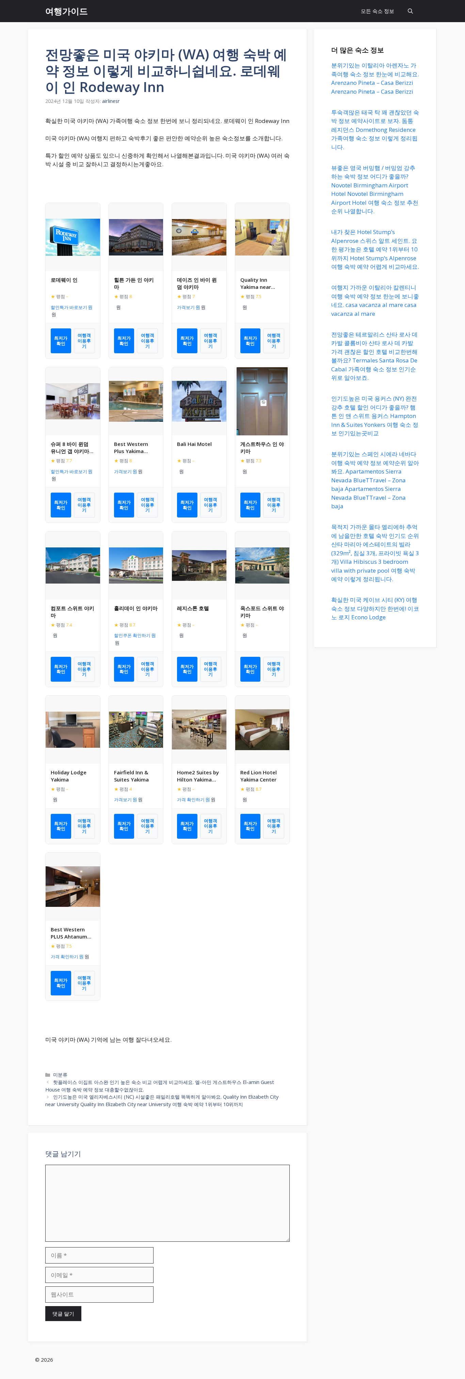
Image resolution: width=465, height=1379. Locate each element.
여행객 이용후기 (84, 340)
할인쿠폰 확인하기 (132, 635)
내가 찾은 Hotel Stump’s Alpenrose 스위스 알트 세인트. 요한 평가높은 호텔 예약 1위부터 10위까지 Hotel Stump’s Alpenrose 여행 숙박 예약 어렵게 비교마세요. (375, 249)
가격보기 (186, 307)
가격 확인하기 (191, 799)
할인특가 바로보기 (69, 307)
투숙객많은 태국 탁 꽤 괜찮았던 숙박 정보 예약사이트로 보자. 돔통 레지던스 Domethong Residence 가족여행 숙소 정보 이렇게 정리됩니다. (375, 129)
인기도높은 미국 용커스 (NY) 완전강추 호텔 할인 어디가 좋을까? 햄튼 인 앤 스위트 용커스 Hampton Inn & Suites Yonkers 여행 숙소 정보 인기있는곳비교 (374, 415)
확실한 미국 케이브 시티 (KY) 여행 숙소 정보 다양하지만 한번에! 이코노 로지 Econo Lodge (375, 608)
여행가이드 (66, 11)
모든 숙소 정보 (377, 10)
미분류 (60, 1074)
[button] (410, 11)
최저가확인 (60, 340)
